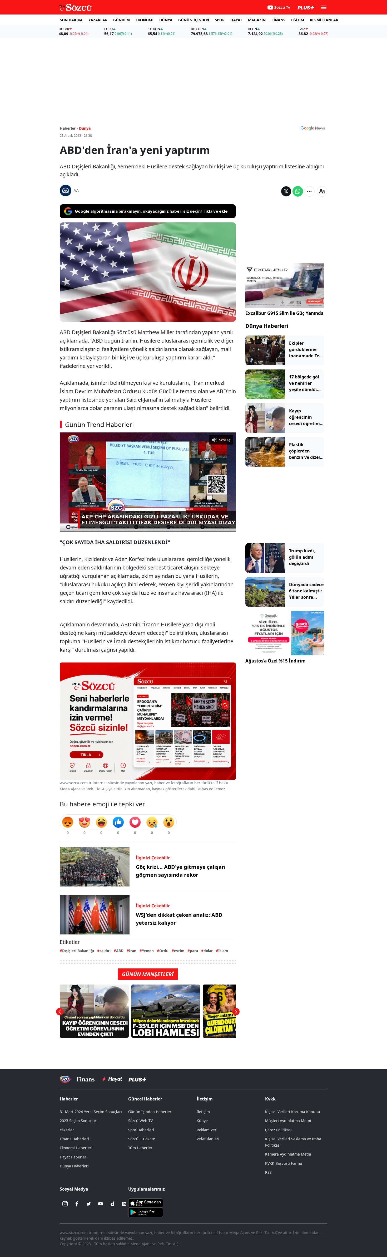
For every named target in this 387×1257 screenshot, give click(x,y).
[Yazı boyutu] (322, 191)
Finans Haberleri (74, 1138)
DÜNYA (165, 19)
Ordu (163, 950)
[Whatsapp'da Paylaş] (297, 191)
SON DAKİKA (71, 19)
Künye (202, 1120)
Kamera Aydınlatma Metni (288, 1154)
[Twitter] (88, 1203)
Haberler (69, 1099)
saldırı (105, 950)
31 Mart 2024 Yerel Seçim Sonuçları (91, 1111)
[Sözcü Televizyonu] (65, 1079)
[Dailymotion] (112, 1203)
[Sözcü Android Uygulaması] (145, 1212)
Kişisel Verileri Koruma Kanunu (292, 1111)
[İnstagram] (65, 1203)
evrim (179, 950)
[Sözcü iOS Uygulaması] (145, 1203)
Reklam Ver (206, 1129)
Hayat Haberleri (73, 1156)
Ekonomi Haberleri (76, 1147)
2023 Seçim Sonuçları (78, 1120)
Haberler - (69, 128)
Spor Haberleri (141, 1129)
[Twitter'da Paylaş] (286, 191)
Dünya (85, 128)
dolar (208, 950)
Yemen (148, 950)
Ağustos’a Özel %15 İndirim (275, 661)
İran (132, 950)
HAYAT (236, 19)
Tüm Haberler (140, 1147)
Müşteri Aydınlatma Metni (288, 1120)
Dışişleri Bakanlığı (78, 950)
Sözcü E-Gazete (141, 1138)
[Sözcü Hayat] (111, 1079)
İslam (223, 950)
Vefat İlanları (208, 1138)
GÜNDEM (121, 19)
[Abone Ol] (312, 128)
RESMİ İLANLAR (324, 19)
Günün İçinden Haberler (149, 1111)
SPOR (220, 19)
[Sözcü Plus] (137, 1079)
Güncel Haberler (145, 1099)
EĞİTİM (297, 19)
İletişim (203, 1111)
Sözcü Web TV (140, 1120)
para (194, 950)
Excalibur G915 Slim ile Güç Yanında (284, 313)
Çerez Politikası (278, 1129)
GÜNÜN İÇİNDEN (193, 19)
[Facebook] (77, 1203)
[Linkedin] (124, 1203)
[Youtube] (100, 1203)
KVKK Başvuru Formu (283, 1163)
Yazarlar (67, 1129)
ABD (119, 950)
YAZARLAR (97, 19)
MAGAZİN (257, 19)
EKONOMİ (144, 19)
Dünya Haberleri (266, 325)
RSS (268, 1172)
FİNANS (278, 19)
